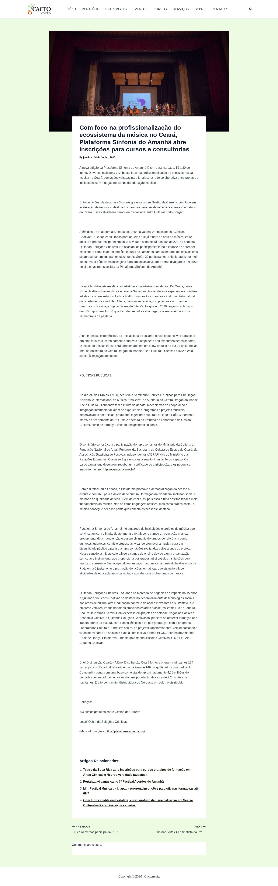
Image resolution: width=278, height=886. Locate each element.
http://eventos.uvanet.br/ (119, 469)
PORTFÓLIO (90, 9)
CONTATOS (220, 9)
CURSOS (160, 9)
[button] (250, 9)
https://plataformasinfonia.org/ (125, 731)
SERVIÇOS (181, 9)
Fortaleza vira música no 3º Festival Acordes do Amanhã (123, 781)
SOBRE (200, 9)
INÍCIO (71, 9)
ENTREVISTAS (116, 9)
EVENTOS (140, 9)
